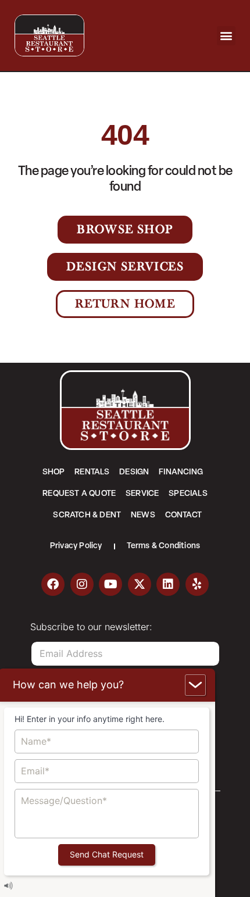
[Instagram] (82, 584)
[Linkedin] (168, 584)
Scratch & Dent (87, 515)
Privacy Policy (76, 546)
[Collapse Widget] (195, 685)
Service (142, 493)
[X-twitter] (139, 584)
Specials (188, 493)
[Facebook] (53, 584)
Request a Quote (79, 493)
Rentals (91, 472)
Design (134, 472)
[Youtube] (110, 584)
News (143, 515)
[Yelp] (197, 584)
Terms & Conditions (164, 546)
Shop (53, 472)
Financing (181, 472)
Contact (183, 515)
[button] (226, 35)
